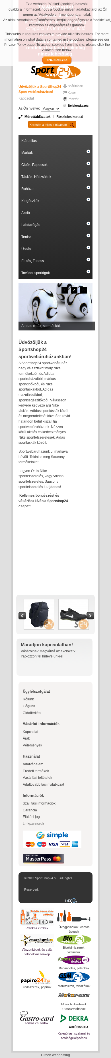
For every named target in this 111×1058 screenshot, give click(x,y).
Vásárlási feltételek (37, 778)
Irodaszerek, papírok (37, 987)
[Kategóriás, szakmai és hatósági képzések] (74, 1021)
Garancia (30, 810)
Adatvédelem (33, 764)
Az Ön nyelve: (29, 108)
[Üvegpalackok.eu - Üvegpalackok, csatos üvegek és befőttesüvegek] (74, 916)
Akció (25, 213)
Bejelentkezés (78, 105)
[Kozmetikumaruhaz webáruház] (74, 960)
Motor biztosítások (74, 1004)
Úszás (26, 249)
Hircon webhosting (55, 1055)
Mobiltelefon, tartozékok (74, 986)
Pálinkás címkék (37, 928)
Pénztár (73, 99)
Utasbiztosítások (74, 1009)
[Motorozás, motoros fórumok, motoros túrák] (74, 995)
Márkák (27, 153)
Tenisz (26, 237)
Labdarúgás (30, 225)
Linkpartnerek (33, 824)
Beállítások (75, 86)
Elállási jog (31, 817)
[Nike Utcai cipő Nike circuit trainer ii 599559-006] (74, 602)
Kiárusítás (29, 141)
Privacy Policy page (19, 45)
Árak (26, 738)
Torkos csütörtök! (37, 1023)
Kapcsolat (26, 98)
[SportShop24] (55, 71)
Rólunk (28, 699)
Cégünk (29, 706)
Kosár (72, 92)
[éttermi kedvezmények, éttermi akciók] (37, 1016)
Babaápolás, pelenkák (74, 968)
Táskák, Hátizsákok (36, 177)
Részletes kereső (69, 117)
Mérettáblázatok (37, 117)
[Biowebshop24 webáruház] (74, 939)
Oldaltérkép (32, 713)
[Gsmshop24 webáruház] (74, 977)
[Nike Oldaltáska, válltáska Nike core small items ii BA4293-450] (39, 602)
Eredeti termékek (36, 771)
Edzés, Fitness (32, 261)
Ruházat (27, 189)
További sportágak (35, 273)
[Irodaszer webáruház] (37, 977)
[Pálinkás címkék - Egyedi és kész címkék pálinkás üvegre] (37, 917)
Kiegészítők (30, 201)
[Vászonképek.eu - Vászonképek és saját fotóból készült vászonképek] (37, 940)
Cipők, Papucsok (34, 165)
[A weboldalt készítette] (72, 901)
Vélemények (32, 745)
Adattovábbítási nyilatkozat (43, 784)
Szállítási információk (39, 803)
